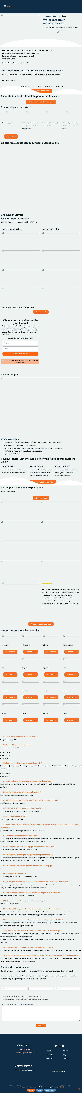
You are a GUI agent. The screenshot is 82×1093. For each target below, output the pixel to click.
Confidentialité (50, 1090)
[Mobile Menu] (77, 6)
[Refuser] (79, 1089)
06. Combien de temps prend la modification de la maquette (30, 800)
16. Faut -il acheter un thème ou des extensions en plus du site (32, 893)
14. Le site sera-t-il (14, 874)
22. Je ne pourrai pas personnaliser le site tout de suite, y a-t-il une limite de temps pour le (41, 955)
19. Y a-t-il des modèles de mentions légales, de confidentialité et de (33, 920)
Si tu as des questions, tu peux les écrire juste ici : (18, 1004)
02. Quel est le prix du (16, 745)
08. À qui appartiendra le (15, 816)
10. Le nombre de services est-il (21, 836)
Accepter (31, 1090)
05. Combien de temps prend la (22, 792)
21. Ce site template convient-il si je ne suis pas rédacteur (28, 947)
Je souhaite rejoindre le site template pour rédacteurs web (23, 996)
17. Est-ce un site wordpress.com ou (24, 901)
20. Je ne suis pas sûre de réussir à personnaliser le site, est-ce (32, 931)
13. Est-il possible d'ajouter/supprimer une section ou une (28, 866)
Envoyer (41, 1026)
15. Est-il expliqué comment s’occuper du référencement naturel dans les (36, 882)
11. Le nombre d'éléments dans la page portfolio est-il (29, 847)
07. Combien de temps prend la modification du (24, 808)
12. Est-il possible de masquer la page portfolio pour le (28, 855)
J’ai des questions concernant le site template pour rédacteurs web (26, 999)
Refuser (39, 1090)
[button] (41, 206)
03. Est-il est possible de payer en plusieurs (22, 763)
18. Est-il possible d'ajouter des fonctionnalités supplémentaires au (31, 909)
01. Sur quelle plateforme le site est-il (20, 737)
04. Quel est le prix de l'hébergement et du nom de (28, 781)
